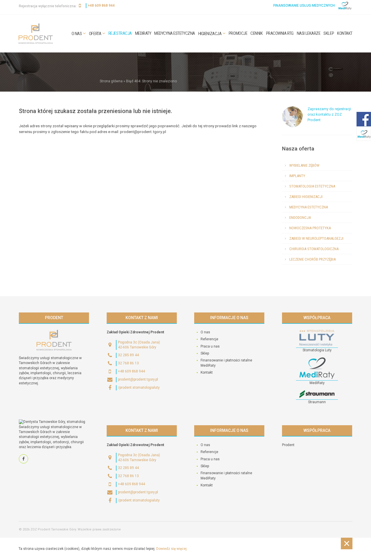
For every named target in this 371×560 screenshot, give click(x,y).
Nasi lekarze (309, 33)
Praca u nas (210, 346)
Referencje (209, 339)
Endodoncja (300, 217)
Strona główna (111, 81)
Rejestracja (120, 33)
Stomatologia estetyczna (312, 186)
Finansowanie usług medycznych (304, 5)
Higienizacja (210, 33)
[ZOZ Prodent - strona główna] (36, 33)
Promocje (238, 33)
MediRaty (143, 33)
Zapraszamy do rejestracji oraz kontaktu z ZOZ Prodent (329, 114)
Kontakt (344, 33)
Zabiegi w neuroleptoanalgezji (316, 238)
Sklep (328, 33)
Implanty (297, 176)
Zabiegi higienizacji (306, 196)
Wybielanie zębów (304, 165)
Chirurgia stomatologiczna (314, 249)
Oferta (95, 33)
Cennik (256, 33)
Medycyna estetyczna (174, 33)
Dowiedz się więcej (171, 549)
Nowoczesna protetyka (310, 228)
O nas (77, 33)
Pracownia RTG (280, 33)
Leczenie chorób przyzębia (312, 259)
